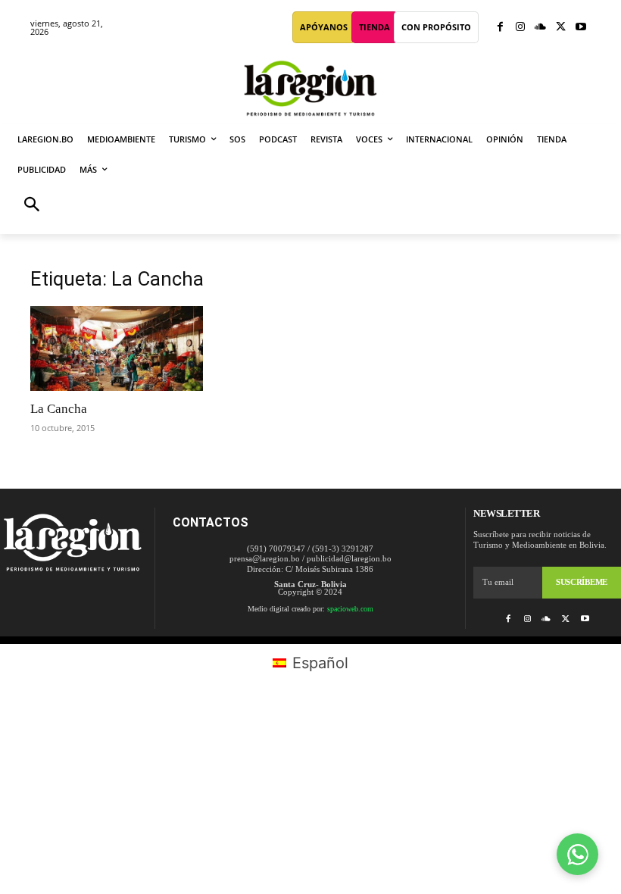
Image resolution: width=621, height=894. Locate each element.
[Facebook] (500, 27)
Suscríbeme (581, 581)
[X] (561, 27)
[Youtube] (580, 27)
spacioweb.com (350, 609)
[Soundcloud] (540, 27)
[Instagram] (520, 27)
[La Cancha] (116, 348)
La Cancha (58, 409)
